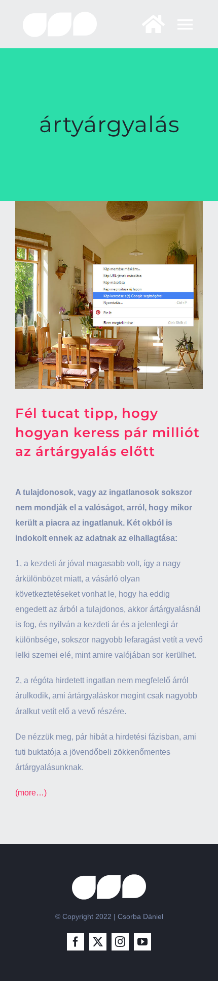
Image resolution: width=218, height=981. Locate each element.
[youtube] (142, 942)
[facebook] (75, 942)
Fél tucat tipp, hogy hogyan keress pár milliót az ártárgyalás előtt (107, 432)
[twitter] (97, 942)
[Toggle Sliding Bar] (148, 24)
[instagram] (120, 942)
